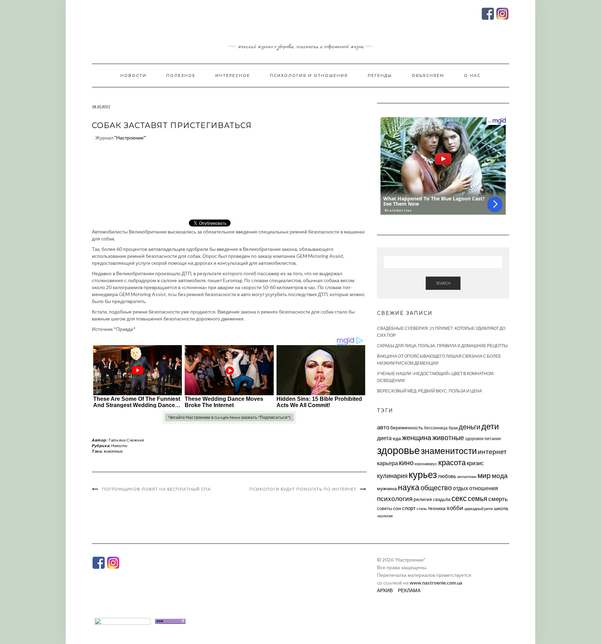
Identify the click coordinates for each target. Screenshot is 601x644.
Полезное (180, 75)
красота (452, 462)
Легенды (380, 75)
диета (384, 438)
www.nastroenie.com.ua (436, 583)
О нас (472, 75)
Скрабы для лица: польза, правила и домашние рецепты (442, 345)
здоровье (398, 450)
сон (397, 508)
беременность (406, 427)
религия (423, 499)
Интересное (232, 75)
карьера (387, 463)
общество (436, 487)
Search (443, 283)
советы (384, 508)
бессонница (436, 427)
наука (408, 487)
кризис (475, 463)
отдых (460, 488)
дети (490, 426)
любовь (447, 476)
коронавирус (426, 463)
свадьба (441, 499)
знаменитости (449, 451)
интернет (492, 451)
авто (383, 427)
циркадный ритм (478, 508)
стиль (422, 508)
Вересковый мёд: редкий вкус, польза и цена (429, 390)
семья (477, 498)
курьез (423, 474)
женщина (416, 438)
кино (406, 463)
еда (397, 438)
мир (484, 475)
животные (113, 451)
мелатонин (466, 476)
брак (453, 427)
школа (501, 508)
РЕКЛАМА (409, 590)
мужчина (387, 488)
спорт (409, 508)
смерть (498, 498)
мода (500, 475)
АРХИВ (385, 590)
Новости (133, 75)
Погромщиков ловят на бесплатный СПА (156, 489)
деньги (469, 426)
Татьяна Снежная (126, 440)
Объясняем (428, 75)
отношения (483, 488)
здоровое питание (483, 438)
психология (394, 498)
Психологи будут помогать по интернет (302, 489)
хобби (455, 507)
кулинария (392, 475)
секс (459, 498)
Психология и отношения (309, 75)
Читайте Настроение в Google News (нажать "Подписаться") (229, 417)
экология (385, 516)
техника (437, 508)
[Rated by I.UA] (122, 620)
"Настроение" (129, 138)
